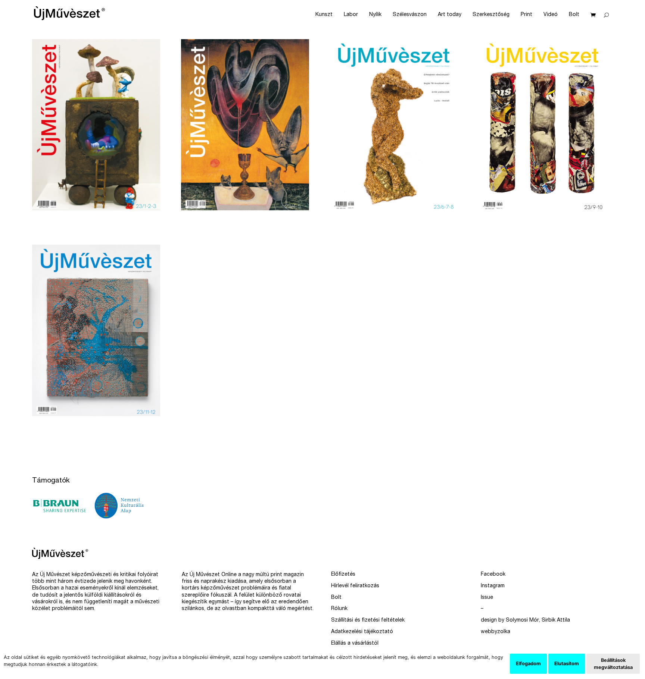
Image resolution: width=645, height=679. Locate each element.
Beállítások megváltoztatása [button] (613, 663)
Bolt (574, 15)
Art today (449, 15)
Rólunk (339, 609)
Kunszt (324, 15)
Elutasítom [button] (566, 663)
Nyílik (375, 15)
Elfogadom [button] (528, 663)
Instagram (493, 586)
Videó (550, 15)
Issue (487, 597)
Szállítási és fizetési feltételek (368, 620)
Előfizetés (343, 574)
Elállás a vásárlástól (354, 643)
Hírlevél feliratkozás (355, 586)
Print (526, 15)
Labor (351, 15)
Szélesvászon (410, 15)
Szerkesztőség (491, 15)
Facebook (493, 574)
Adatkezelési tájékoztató (362, 632)
